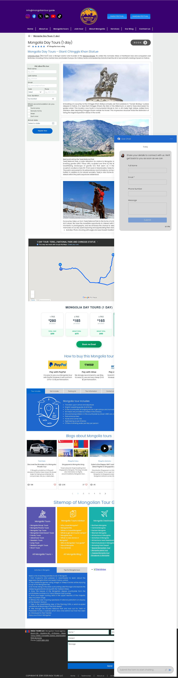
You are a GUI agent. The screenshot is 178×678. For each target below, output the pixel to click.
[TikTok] (59, 16)
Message (132, 200)
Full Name (132, 165)
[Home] (29, 36)
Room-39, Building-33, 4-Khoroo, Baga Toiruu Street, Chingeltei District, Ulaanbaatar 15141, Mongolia (48, 635)
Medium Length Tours (39, 545)
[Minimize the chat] (171, 139)
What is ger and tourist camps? (73, 533)
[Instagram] (27, 16)
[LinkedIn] (46, 16)
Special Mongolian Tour (101, 548)
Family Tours (36, 535)
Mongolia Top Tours (38, 530)
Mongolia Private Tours (40, 528)
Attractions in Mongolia (101, 535)
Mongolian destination (104, 461)
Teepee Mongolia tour (100, 553)
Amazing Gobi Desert (100, 545)
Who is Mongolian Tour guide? (73, 543)
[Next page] (105, 493)
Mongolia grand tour (100, 550)
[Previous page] (72, 493)
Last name (32, 76)
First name (32, 69)
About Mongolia (67, 545)
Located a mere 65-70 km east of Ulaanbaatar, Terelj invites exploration (98, 168)
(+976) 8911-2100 (42, 640)
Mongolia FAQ (66, 528)
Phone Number (135, 189)
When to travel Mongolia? (71, 530)
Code (30, 89)
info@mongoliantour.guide (40, 10)
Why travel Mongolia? (69, 525)
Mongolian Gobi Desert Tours (42, 533)
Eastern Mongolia (99, 530)
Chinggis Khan (33, 56)
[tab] (36, 391)
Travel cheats (41, 461)
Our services (66, 548)
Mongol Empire (89, 56)
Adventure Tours (37, 538)
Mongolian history (73, 461)
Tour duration (33, 95)
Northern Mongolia (99, 525)
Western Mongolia (99, 533)
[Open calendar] (53, 123)
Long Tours (35, 543)
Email (30, 82)
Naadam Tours (36, 540)
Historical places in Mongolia (103, 543)
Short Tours (35, 548)
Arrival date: (33, 120)
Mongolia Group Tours (39, 525)
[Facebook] (34, 16)
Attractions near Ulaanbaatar (103, 540)
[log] (145, 404)
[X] (40, 16)
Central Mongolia (99, 528)
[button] (61, 29)
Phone (47, 89)
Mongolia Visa (66, 535)
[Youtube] (53, 16)
